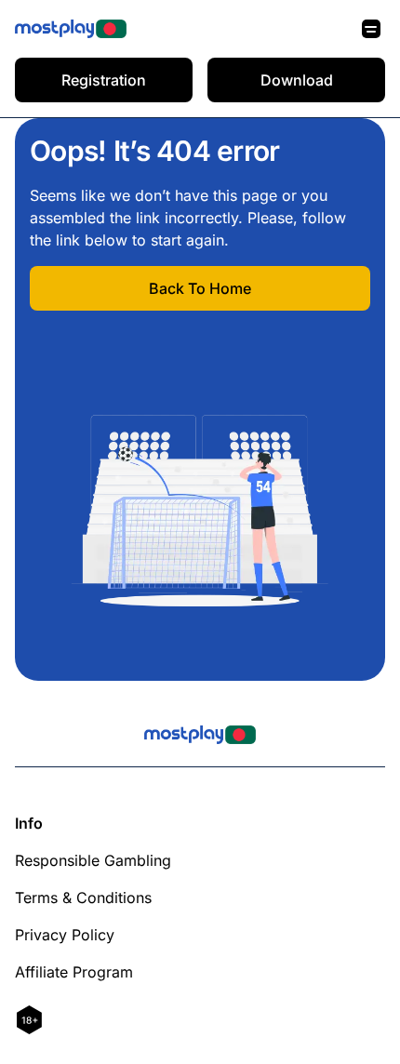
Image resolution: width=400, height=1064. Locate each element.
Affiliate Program (74, 972)
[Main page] (71, 29)
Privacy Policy (64, 934)
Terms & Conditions (83, 897)
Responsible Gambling (93, 860)
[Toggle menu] (371, 29)
